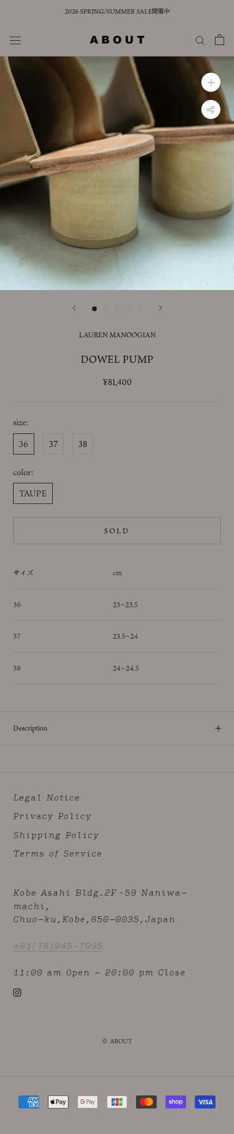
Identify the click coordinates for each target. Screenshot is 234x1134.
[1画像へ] (94, 308)
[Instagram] (17, 992)
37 (53, 444)
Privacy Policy (52, 816)
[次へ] (160, 307)
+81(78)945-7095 (58, 945)
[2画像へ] (105, 308)
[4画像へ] (128, 308)
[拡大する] (210, 82)
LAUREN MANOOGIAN (117, 334)
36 (23, 444)
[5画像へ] (140, 308)
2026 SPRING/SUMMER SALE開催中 (117, 11)
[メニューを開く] (15, 39)
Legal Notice (46, 797)
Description (30, 728)
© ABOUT (117, 1041)
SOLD (117, 530)
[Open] (219, 39)
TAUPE (33, 493)
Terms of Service (57, 853)
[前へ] (74, 307)
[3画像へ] (117, 308)
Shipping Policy (56, 835)
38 (82, 444)
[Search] (200, 40)
